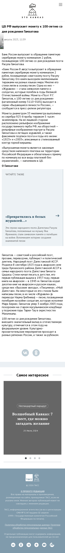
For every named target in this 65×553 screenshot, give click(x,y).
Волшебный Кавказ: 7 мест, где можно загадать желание (32, 419)
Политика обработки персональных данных (27, 524)
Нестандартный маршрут (32, 406)
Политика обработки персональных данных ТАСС (36, 526)
